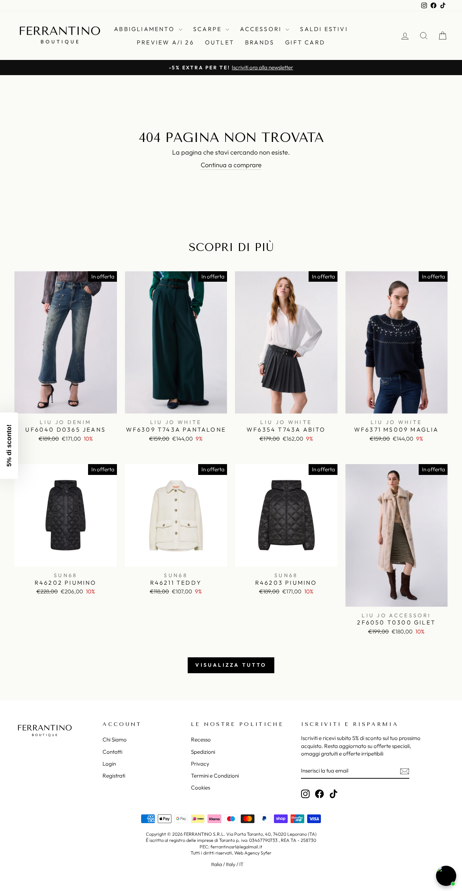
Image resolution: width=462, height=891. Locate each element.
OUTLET (219, 42)
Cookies (200, 787)
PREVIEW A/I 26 (165, 42)
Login (109, 763)
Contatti (112, 751)
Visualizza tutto (230, 665)
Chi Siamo (115, 739)
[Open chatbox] (446, 876)
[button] (9, 445)
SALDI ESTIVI (324, 29)
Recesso (201, 739)
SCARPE (208, 29)
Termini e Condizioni (215, 775)
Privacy (200, 763)
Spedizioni (203, 751)
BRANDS (259, 42)
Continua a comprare (231, 165)
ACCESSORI (262, 29)
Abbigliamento (145, 29)
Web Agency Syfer (252, 853)
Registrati (114, 775)
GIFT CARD (305, 42)
